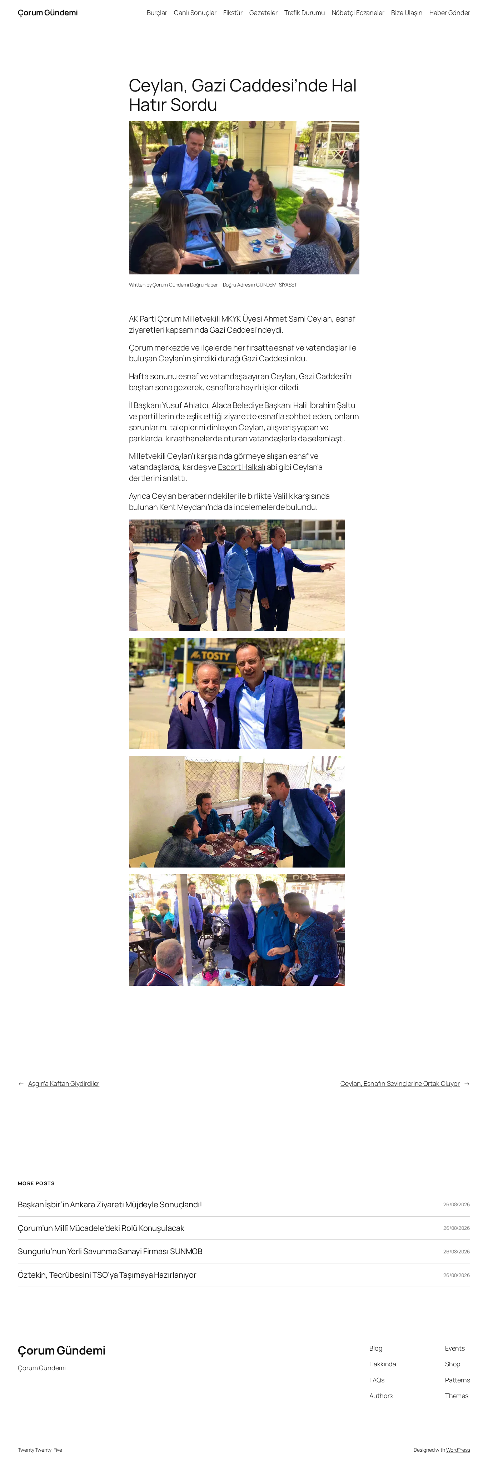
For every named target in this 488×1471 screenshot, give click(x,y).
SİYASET (288, 284)
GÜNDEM (266, 284)
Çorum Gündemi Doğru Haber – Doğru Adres (201, 284)
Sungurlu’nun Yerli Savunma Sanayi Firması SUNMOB (110, 1251)
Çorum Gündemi (48, 12)
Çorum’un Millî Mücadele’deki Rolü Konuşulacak (101, 1228)
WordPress (458, 1449)
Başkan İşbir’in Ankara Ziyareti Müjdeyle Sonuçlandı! (110, 1204)
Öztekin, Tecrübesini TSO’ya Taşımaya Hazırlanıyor (107, 1275)
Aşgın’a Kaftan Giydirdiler (63, 1083)
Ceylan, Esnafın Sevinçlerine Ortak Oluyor (400, 1083)
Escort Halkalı (241, 467)
